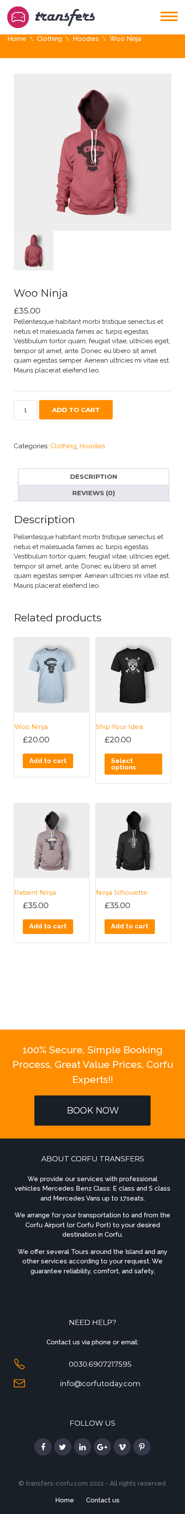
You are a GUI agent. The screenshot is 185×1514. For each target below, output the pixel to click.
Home (16, 39)
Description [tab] (93, 476)
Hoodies (86, 39)
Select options (123, 764)
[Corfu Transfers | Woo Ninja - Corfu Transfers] (51, 16)
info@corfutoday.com (100, 1383)
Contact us (103, 1500)
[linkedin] (82, 1447)
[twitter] (62, 1447)
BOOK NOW (93, 1110)
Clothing (49, 39)
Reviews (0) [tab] (93, 493)
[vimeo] (122, 1447)
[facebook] (43, 1447)
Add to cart (76, 410)
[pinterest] (142, 1447)
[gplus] (102, 1447)
